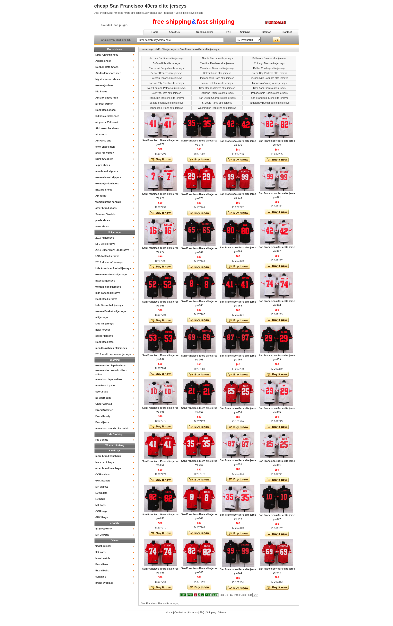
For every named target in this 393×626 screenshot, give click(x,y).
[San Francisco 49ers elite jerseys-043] (276, 565)
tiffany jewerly (103, 528)
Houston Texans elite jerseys (166, 78)
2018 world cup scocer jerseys (113, 354)
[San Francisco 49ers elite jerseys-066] (160, 298)
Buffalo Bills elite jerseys (166, 63)
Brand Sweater (104, 410)
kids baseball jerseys (107, 293)
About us (193, 612)
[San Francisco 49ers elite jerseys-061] (199, 352)
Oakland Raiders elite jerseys (217, 93)
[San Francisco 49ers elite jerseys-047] (276, 511)
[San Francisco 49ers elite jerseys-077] (199, 137)
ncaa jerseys (103, 329)
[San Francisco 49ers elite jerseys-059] (276, 352)
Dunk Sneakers (104, 159)
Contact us (180, 612)
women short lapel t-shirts (110, 365)
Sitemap (266, 32)
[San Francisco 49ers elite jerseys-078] (160, 137)
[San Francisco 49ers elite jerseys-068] (238, 244)
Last (215, 594)
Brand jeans (102, 422)
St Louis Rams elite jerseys (217, 102)
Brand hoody (102, 416)
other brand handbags (108, 468)
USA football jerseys (107, 256)
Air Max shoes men (106, 97)
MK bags (100, 505)
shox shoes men (105, 146)
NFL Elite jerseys (105, 243)
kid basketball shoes (107, 116)
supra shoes (102, 165)
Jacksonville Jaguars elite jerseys (269, 78)
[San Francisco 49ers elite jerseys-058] (160, 404)
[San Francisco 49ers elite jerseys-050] (160, 511)
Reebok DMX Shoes (107, 67)
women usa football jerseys (111, 274)
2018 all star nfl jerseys (109, 262)
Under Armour (103, 404)
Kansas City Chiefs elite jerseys (166, 83)
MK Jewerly (102, 534)
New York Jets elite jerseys (166, 93)
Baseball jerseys (105, 280)
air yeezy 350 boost (106, 122)
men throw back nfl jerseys (111, 348)
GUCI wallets (102, 480)
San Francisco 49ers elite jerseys (269, 97)
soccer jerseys (104, 335)
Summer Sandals (105, 214)
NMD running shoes (106, 54)
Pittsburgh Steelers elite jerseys (166, 97)
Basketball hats (104, 342)
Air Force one (103, 140)
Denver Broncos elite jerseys (166, 73)
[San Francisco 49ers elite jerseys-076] (238, 137)
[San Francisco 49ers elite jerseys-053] (199, 457)
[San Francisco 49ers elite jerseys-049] (199, 510)
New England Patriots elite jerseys (166, 88)
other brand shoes (106, 208)
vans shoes (102, 226)
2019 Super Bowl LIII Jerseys (112, 250)
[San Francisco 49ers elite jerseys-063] (276, 297)
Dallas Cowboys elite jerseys (269, 68)
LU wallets (101, 492)
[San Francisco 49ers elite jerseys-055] (276, 404)
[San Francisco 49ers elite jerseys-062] (160, 351)
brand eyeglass (104, 582)
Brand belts (102, 570)
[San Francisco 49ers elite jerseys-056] (238, 404)
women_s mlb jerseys (108, 286)
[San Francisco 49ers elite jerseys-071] (276, 189)
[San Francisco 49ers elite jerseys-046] (160, 565)
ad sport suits (103, 397)
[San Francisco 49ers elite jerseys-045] (199, 564)
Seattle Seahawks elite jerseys (166, 102)
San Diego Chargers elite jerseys (217, 97)
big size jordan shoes (107, 79)
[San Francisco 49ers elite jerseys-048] (238, 511)
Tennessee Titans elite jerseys (166, 108)
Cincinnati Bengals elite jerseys (166, 68)
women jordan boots (107, 183)
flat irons (100, 552)
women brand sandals (108, 202)
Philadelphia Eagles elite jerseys (269, 93)
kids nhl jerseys (104, 323)
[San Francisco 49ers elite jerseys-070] (160, 244)
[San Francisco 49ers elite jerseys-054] (160, 457)
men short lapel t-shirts (108, 379)
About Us (174, 32)
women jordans (104, 85)
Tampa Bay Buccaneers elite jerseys (269, 102)
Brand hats (101, 564)
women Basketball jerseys (110, 311)
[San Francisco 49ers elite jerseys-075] (276, 137)
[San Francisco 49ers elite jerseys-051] (276, 457)
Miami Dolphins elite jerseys (217, 83)
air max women (104, 103)
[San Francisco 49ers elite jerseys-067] (276, 243)
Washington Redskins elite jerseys (217, 108)
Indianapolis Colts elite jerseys (217, 78)
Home (154, 32)
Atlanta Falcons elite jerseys (217, 58)
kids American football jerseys (113, 268)
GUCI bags (101, 517)
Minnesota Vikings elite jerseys (269, 83)
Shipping (245, 32)
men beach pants (105, 385)
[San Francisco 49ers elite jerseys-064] (238, 298)
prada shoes (102, 220)
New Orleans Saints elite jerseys (217, 88)
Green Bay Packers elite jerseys (269, 73)
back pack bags (104, 462)
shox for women (104, 152)
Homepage (147, 49)
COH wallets (102, 474)
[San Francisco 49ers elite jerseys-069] (199, 244)
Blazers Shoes (103, 189)
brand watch (102, 558)
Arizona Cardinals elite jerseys (166, 58)
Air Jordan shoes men (108, 73)
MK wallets (101, 486)
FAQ (228, 32)
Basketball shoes (105, 110)
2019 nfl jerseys (104, 237)
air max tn (101, 134)
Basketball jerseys (106, 299)
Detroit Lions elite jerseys (217, 73)
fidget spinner (103, 546)
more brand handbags (108, 456)
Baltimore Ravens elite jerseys (269, 58)
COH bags (101, 511)
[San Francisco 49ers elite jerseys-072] (238, 190)
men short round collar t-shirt (112, 428)
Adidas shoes (103, 60)
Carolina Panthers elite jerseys (217, 63)
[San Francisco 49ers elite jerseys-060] (238, 352)
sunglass (100, 576)
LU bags (100, 499)
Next (208, 594)
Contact (287, 32)
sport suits (101, 391)
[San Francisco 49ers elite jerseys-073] (199, 191)
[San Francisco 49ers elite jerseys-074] (160, 190)
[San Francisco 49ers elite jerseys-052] (238, 456)
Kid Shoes (101, 91)
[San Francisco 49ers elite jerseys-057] (199, 404)
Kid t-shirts (101, 439)
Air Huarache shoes (107, 128)
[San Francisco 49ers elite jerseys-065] (199, 297)
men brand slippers (106, 171)
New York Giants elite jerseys (269, 88)
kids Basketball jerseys (109, 305)
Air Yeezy (100, 195)
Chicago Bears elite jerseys (269, 63)
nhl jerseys (101, 317)
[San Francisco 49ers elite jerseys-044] (238, 565)
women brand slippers (108, 177)
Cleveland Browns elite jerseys (217, 68)
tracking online (204, 32)
